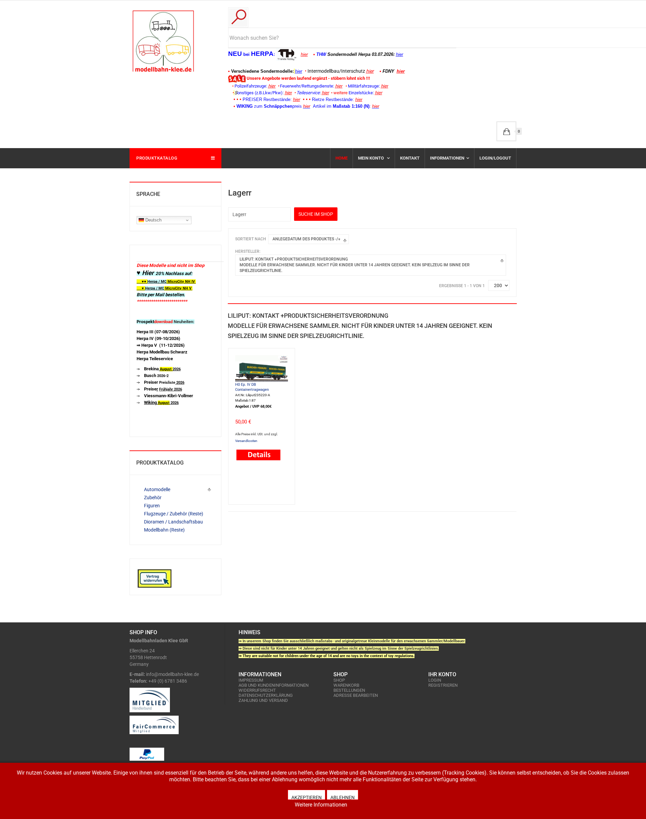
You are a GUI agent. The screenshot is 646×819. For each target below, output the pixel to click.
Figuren (152, 505)
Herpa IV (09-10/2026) (158, 338)
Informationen (447, 158)
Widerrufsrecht (257, 690)
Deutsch (153, 220)
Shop (339, 680)
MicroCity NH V (164, 288)
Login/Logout (495, 158)
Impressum (251, 680)
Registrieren (443, 685)
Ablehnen (342, 797)
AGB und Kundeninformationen (274, 685)
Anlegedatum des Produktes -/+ (306, 239)
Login (434, 680)
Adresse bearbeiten (355, 695)
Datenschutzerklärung (266, 695)
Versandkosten (246, 441)
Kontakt (410, 158)
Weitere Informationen (321, 804)
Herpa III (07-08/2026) (158, 331)
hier (304, 54)
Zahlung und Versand (263, 700)
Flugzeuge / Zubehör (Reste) (173, 513)
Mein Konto (371, 158)
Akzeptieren (306, 797)
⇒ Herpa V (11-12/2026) (161, 345)
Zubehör (153, 497)
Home (341, 158)
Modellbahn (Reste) (164, 530)
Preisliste (164, 382)
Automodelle (157, 489)
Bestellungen (349, 690)
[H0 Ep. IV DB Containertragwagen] (261, 368)
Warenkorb (346, 685)
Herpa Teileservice (155, 358)
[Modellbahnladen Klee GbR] (163, 41)
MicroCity (176, 281)
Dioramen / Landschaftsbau (173, 521)
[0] (506, 131)
